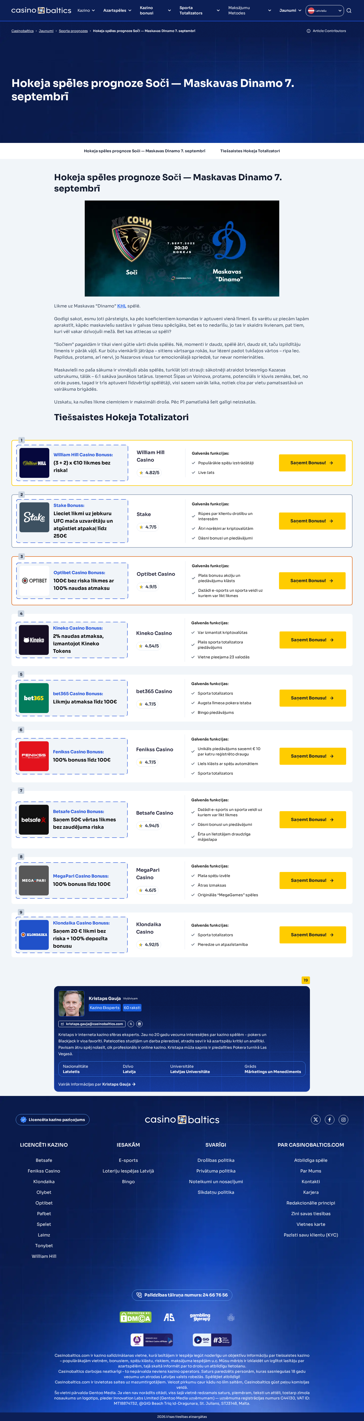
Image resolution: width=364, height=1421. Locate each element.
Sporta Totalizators (191, 10)
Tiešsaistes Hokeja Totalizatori (250, 151)
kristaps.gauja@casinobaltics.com (94, 1024)
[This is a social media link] (316, 1119)
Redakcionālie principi (310, 1203)
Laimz (44, 1235)
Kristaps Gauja (105, 998)
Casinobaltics (22, 31)
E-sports (128, 1160)
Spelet (44, 1224)
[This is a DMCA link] (136, 1317)
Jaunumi (288, 10)
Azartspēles (114, 10)
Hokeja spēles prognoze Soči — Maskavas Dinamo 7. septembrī (144, 151)
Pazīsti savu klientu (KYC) (311, 1235)
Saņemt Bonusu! (308, 463)
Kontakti (311, 1181)
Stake (144, 514)
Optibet (44, 1203)
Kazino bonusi (146, 10)
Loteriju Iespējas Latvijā (128, 1171)
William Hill (44, 1256)
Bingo (128, 1181)
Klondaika (44, 1181)
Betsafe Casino (154, 813)
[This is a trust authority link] (169, 1317)
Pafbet (44, 1213)
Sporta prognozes (73, 31)
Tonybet (44, 1245)
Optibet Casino (156, 574)
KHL (121, 306)
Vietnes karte (311, 1224)
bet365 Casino (154, 691)
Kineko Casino (154, 633)
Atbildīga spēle (310, 1160)
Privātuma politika (216, 1171)
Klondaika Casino (148, 928)
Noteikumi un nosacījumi (216, 1181)
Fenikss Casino (154, 749)
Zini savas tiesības (311, 1213)
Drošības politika (215, 1160)
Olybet (44, 1192)
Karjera (311, 1192)
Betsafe (44, 1160)
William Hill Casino (150, 456)
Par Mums (310, 1171)
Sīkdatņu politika (216, 1192)
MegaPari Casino (148, 873)
